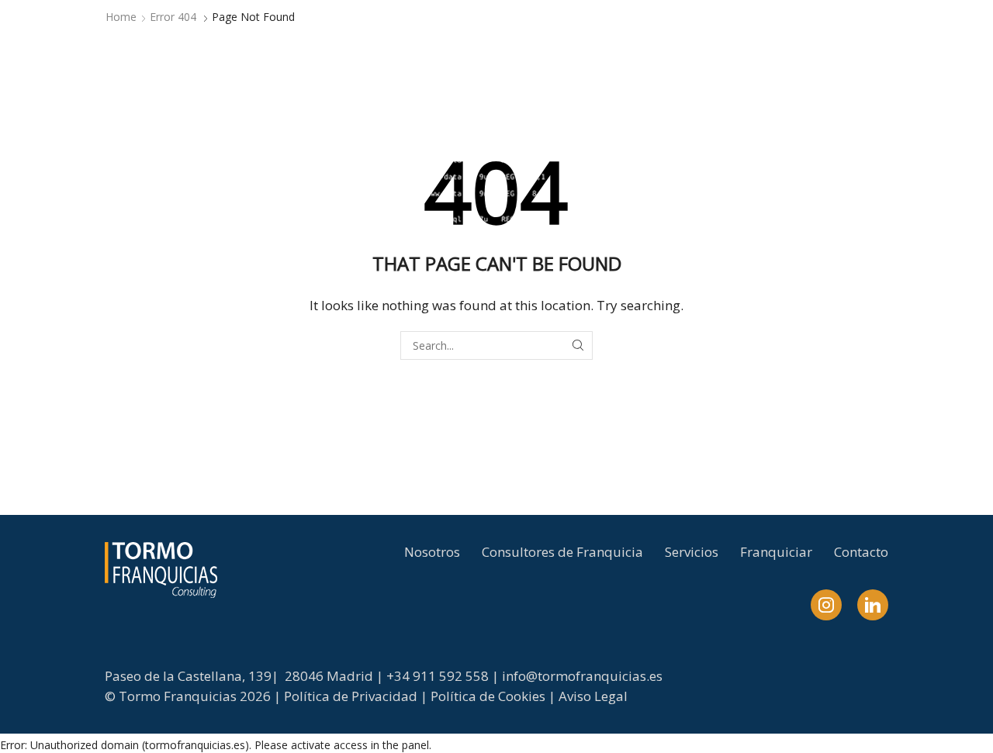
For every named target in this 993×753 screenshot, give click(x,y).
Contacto (861, 552)
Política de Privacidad (350, 696)
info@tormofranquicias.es (582, 676)
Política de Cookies (488, 696)
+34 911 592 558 (437, 676)
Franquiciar (776, 552)
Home (121, 16)
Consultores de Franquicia (562, 552)
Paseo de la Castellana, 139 (188, 676)
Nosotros (432, 552)
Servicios (691, 552)
